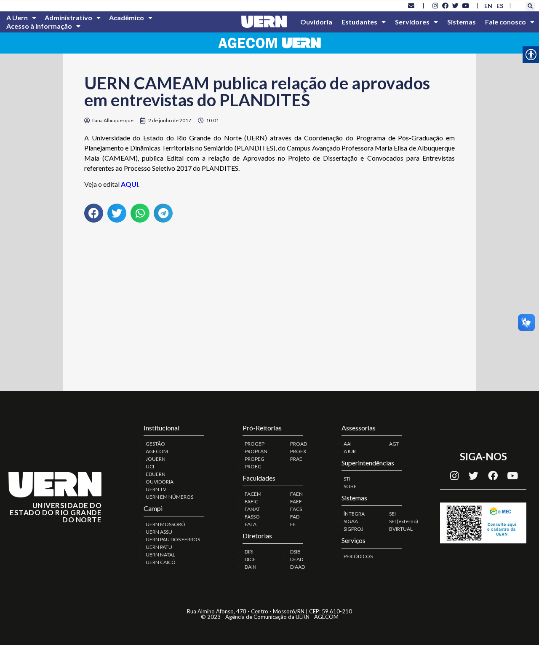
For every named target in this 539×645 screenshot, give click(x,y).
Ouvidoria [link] (316, 22)
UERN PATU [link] (159, 547)
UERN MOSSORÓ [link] (165, 524)
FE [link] (293, 524)
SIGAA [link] (351, 521)
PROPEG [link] (254, 459)
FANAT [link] (252, 509)
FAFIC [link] (251, 501)
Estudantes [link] (359, 22)
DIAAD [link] (297, 567)
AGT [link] (394, 444)
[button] (530, 6)
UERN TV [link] (156, 489)
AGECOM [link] (157, 451)
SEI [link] (392, 514)
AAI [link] (348, 444)
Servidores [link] (412, 22)
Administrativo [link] (68, 17)
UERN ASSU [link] (159, 532)
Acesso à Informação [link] (39, 26)
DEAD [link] (296, 559)
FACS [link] (296, 509)
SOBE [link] (350, 486)
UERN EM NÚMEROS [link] (169, 497)
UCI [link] (150, 466)
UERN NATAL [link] (160, 554)
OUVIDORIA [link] (159, 481)
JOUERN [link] (155, 459)
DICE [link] (250, 559)
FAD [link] (294, 516)
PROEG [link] (253, 466)
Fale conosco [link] (505, 22)
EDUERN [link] (155, 474)
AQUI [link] (129, 184)
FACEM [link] (253, 494)
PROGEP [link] (254, 444)
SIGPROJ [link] (353, 529)
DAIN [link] (250, 567)
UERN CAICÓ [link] (161, 562)
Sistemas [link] (461, 22)
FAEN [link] (296, 494)
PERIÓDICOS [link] (358, 556)
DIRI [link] (249, 551)
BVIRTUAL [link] (401, 529)
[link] (411, 5)
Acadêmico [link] (126, 17)
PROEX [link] (298, 451)
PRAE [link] (296, 459)
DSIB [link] (295, 551)
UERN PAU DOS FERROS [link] (173, 539)
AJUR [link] (350, 451)
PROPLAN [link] (256, 451)
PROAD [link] (298, 444)
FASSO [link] (252, 516)
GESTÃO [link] (155, 444)
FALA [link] (250, 524)
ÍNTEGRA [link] (354, 514)
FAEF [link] (296, 501)
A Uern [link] (17, 17)
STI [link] (347, 479)
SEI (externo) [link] (403, 521)
